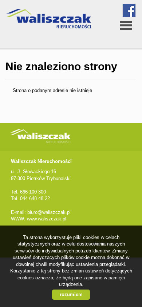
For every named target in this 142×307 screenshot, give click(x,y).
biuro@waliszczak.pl (49, 212)
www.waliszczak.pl (46, 219)
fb (129, 10)
